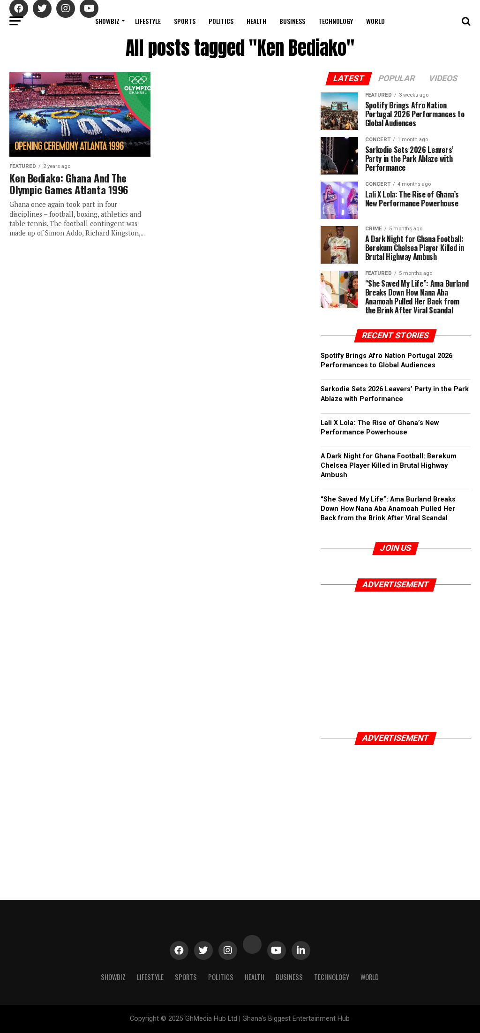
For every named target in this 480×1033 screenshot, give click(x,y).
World (375, 21)
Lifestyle (148, 21)
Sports (184, 21)
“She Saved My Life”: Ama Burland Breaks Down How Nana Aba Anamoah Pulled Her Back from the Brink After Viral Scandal (388, 508)
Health (256, 21)
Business (292, 21)
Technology (335, 21)
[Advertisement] (396, 659)
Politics (221, 21)
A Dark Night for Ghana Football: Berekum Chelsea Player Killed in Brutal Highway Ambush (389, 465)
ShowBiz (107, 21)
